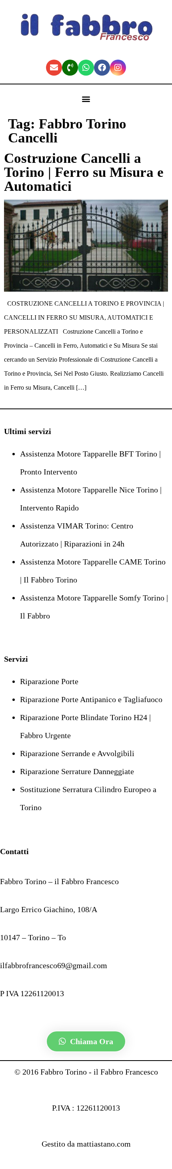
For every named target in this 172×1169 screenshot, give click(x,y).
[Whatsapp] (86, 68)
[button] (86, 99)
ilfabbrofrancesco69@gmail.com (53, 965)
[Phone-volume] (70, 68)
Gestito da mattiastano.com (86, 1143)
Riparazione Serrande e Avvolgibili (77, 753)
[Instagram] (118, 68)
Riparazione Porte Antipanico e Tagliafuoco (91, 699)
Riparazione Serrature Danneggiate (77, 771)
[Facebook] (102, 68)
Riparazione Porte (49, 681)
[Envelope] (54, 68)
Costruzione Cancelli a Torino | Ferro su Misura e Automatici (84, 172)
